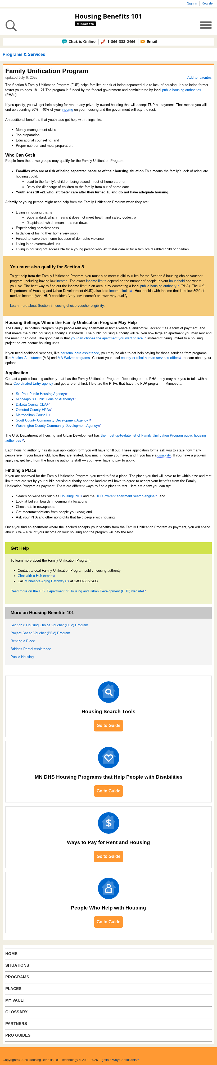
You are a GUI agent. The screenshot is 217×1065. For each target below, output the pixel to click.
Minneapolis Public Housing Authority (44, 399)
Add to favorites (199, 77)
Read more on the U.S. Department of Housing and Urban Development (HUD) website (77, 591)
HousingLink (69, 496)
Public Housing (22, 657)
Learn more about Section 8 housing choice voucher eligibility (57, 306)
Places (13, 989)
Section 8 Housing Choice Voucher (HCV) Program (49, 625)
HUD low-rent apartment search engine (125, 496)
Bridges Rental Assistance (31, 649)
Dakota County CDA (31, 404)
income (67, 110)
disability (164, 455)
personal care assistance (80, 353)
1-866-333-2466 (121, 41)
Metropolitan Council (31, 415)
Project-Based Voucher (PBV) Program (40, 633)
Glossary (16, 1012)
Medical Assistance (27, 358)
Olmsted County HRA (32, 410)
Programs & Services (24, 54)
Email (152, 41)
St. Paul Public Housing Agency (40, 394)
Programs (17, 977)
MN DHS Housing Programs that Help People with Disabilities (109, 777)
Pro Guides (17, 1035)
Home (11, 954)
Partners (16, 1024)
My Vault (15, 1000)
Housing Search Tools (108, 711)
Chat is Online (82, 41)
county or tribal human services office (150, 358)
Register (208, 3)
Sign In (192, 3)
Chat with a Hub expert (35, 576)
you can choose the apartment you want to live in (108, 338)
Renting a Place (23, 641)
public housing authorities (181, 90)
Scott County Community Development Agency (52, 420)
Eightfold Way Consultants (118, 1060)
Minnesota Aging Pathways (45, 581)
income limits (96, 281)
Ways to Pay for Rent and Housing (108, 842)
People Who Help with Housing (108, 908)
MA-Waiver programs (74, 358)
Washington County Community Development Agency (57, 426)
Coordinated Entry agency (33, 383)
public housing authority (158, 286)
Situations (17, 965)
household (177, 281)
